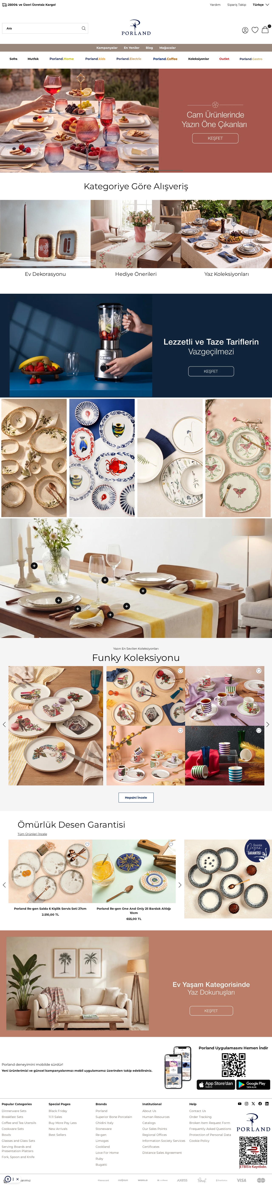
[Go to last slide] (4, 885)
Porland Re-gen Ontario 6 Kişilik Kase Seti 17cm (50, 909)
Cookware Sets (13, 1129)
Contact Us (197, 1111)
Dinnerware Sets (14, 1111)
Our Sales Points (154, 1129)
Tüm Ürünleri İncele (32, 834)
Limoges (102, 1141)
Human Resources (156, 1117)
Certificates (150, 1147)
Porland (101, 1111)
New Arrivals (58, 1129)
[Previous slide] (4, 724)
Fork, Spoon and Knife (18, 1157)
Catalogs (149, 1123)
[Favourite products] (255, 28)
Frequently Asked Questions (210, 1129)
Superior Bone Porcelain (114, 1117)
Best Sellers (57, 1135)
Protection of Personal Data (210, 1135)
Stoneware (104, 1129)
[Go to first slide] (268, 724)
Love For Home (107, 1153)
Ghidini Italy (104, 1123)
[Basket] (265, 28)
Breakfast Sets (12, 1117)
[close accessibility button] (17, 1179)
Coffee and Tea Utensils (19, 1123)
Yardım (215, 5)
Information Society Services (163, 1141)
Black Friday (58, 1111)
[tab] (94, 170)
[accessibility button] (8, 1179)
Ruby (99, 1159)
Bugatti (101, 1165)
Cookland (103, 1147)
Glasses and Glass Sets (18, 1141)
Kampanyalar (107, 48)
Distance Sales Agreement (162, 1153)
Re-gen (101, 1135)
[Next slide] (180, 885)
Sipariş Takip (236, 5)
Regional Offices (154, 1135)
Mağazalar (167, 48)
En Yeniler (131, 48)
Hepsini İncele (136, 798)
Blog (149, 48)
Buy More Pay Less (63, 1123)
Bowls (6, 1135)
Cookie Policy (199, 1141)
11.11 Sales (55, 1117)
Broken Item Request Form (209, 1123)
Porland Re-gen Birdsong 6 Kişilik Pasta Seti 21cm (133, 909)
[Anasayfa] (136, 28)
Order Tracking (200, 1117)
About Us (149, 1111)
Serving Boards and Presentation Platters (17, 1149)
